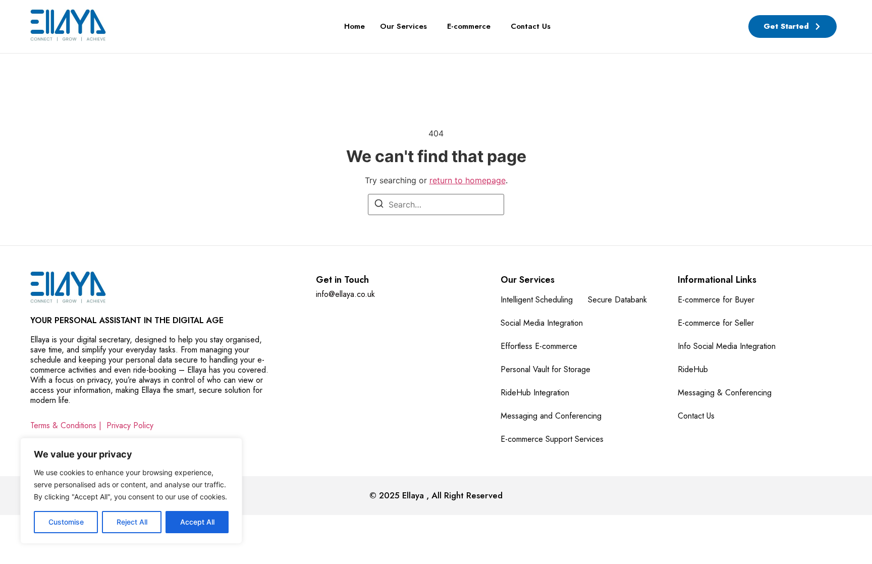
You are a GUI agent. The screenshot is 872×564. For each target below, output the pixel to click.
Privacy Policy (129, 425)
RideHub (693, 369)
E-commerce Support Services (552, 439)
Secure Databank (617, 299)
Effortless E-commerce (539, 346)
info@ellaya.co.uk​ (345, 294)
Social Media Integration (542, 323)
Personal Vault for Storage (545, 369)
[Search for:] (436, 204)
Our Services (403, 26)
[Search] (379, 205)
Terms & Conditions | (65, 425)
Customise (66, 522)
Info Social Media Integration (727, 346)
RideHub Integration (535, 392)
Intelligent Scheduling (537, 299)
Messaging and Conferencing (551, 416)
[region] (131, 491)
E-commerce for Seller (716, 323)
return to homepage (467, 180)
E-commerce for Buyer (716, 299)
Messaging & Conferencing (725, 392)
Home (354, 26)
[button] (406, 26)
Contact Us (531, 26)
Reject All (132, 522)
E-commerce (468, 26)
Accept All (197, 522)
